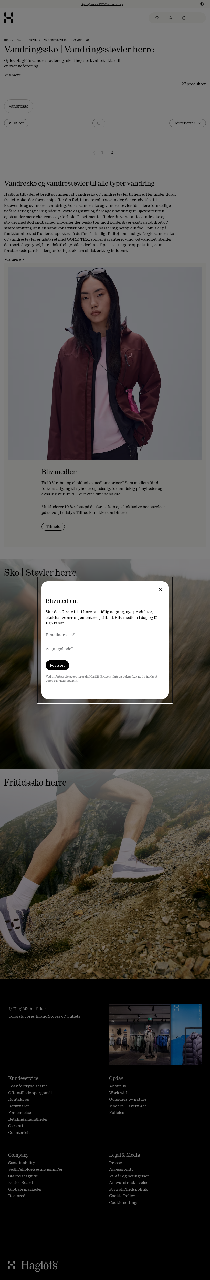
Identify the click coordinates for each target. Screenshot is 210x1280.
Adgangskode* (59, 648)
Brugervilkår (109, 676)
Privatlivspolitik (65, 680)
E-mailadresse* (60, 634)
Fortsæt (57, 665)
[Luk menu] (160, 589)
